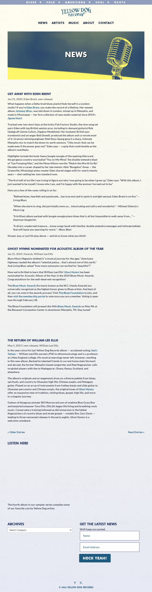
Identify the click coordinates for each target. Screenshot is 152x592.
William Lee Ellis (43, 253)
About (88, 23)
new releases (45, 99)
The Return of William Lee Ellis (33, 340)
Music (74, 23)
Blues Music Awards (24, 285)
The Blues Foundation (71, 292)
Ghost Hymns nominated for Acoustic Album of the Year (55, 249)
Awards (28, 253)
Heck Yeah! (95, 558)
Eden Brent (30, 99)
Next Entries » (136, 432)
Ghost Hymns (71, 272)
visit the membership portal (29, 296)
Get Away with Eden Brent (29, 94)
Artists (58, 23)
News (43, 23)
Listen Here (18, 443)
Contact (106, 23)
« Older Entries (16, 432)
